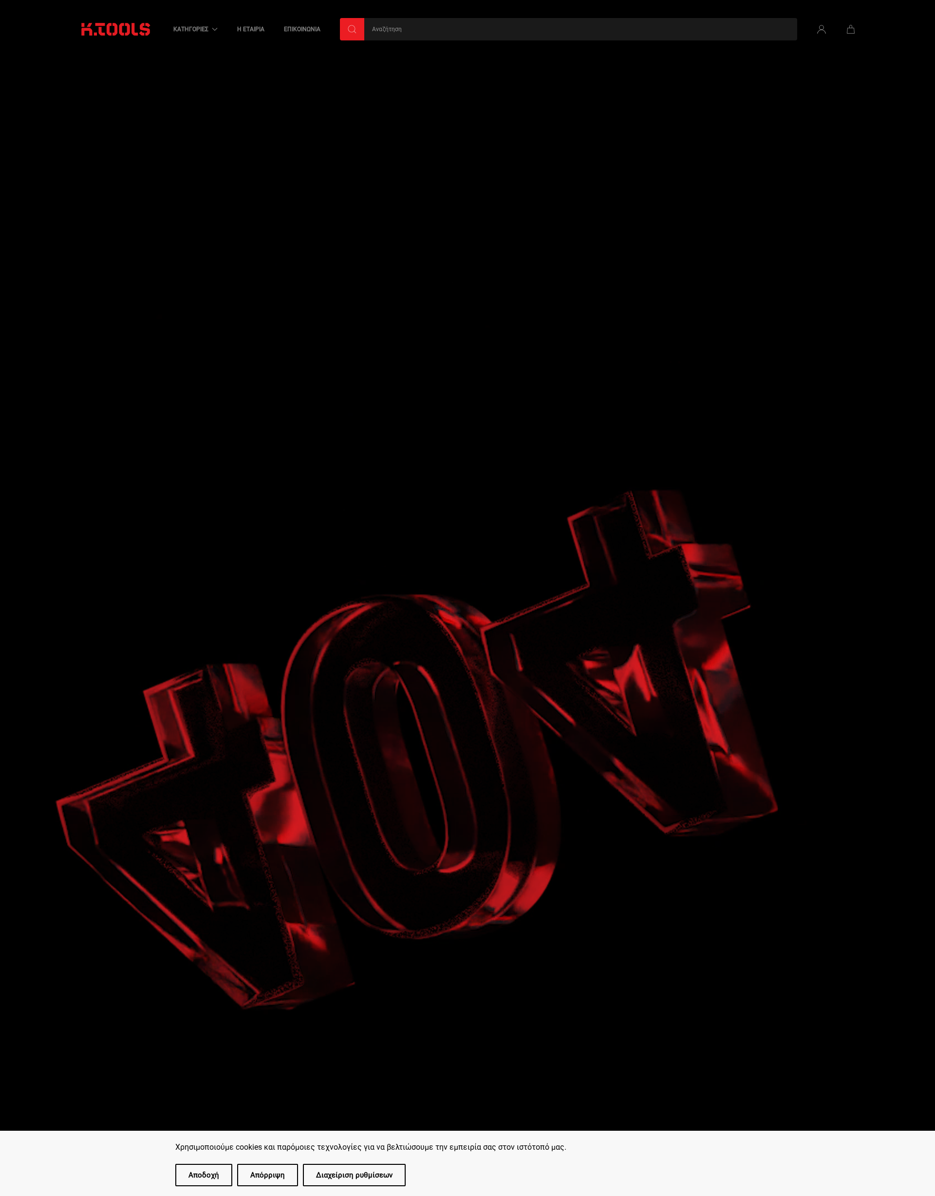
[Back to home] (116, 29)
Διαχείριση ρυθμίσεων (354, 1175)
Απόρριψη (267, 1175)
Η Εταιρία (250, 29)
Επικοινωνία (302, 29)
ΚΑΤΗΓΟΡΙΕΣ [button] (190, 29)
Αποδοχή (203, 1175)
